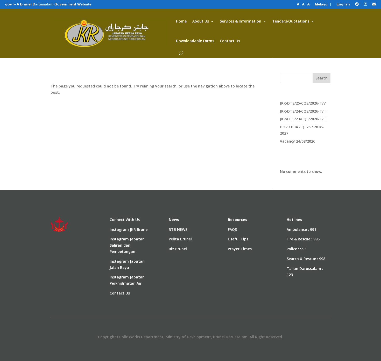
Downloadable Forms (195, 40)
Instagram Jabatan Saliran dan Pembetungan (127, 245)
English (343, 4)
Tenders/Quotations (290, 21)
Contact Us (230, 40)
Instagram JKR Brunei (129, 229)
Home (181, 21)
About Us (200, 21)
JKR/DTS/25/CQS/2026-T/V (303, 103)
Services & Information (240, 21)
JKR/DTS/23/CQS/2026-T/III (303, 118)
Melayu (321, 4)
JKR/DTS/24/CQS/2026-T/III (303, 111)
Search (321, 78)
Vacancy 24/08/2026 (297, 141)
